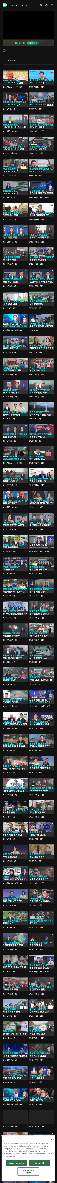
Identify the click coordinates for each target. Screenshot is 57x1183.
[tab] (11, 60)
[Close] (51, 1139)
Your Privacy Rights (28, 1171)
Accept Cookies (16, 1163)
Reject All (39, 1163)
